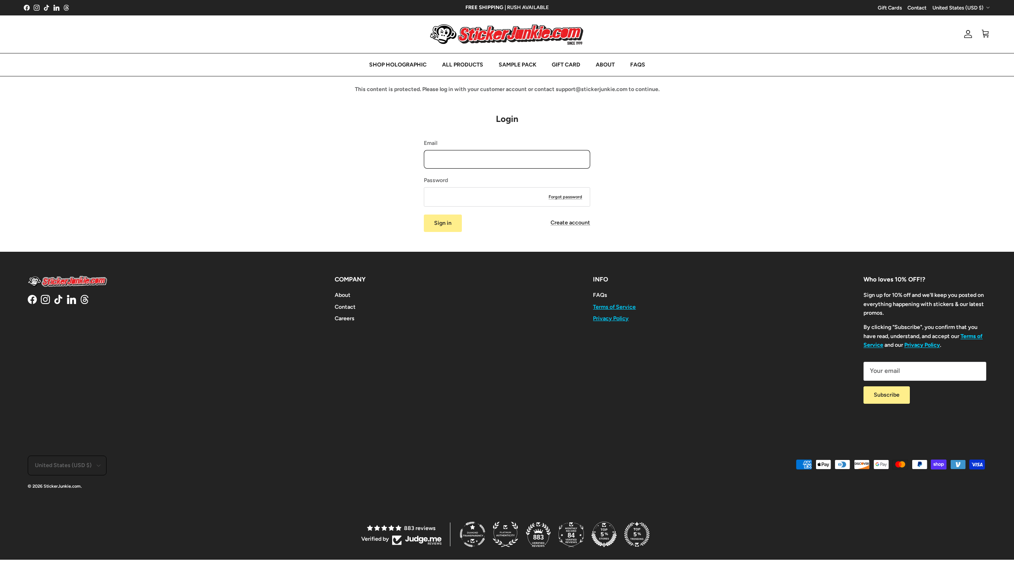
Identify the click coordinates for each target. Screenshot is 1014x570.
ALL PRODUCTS (462, 64)
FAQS (637, 64)
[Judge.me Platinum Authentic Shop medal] (505, 534)
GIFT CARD (566, 64)
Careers (345, 318)
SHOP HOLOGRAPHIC (398, 64)
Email (430, 143)
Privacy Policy (611, 318)
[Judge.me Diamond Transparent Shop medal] (472, 534)
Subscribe (887, 394)
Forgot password (565, 197)
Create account (570, 222)
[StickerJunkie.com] (507, 34)
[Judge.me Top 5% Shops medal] (604, 534)
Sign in (443, 223)
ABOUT (605, 64)
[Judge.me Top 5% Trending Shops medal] (637, 534)
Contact (916, 8)
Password (436, 180)
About (343, 295)
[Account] (966, 34)
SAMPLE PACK (517, 64)
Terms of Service (614, 307)
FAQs (600, 295)
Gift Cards (890, 8)
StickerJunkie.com (62, 486)
